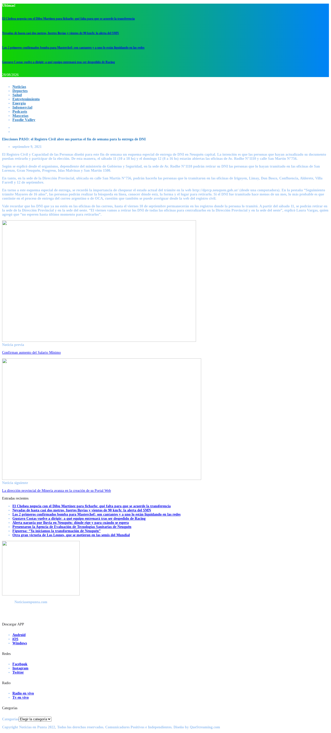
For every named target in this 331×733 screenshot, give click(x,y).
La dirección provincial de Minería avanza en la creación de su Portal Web (56, 491)
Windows (19, 643)
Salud (17, 95)
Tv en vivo (20, 697)
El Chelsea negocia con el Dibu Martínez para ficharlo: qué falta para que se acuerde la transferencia (68, 18)
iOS (15, 639)
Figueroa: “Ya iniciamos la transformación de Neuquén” (56, 531)
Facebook (19, 664)
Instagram (20, 668)
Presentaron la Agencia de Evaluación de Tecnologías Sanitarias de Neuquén (71, 527)
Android (19, 635)
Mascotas (20, 116)
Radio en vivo (23, 693)
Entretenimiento (26, 99)
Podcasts (19, 111)
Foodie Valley (23, 120)
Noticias (19, 87)
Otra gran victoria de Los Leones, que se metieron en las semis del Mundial (71, 535)
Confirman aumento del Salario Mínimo (31, 352)
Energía (19, 103)
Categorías (10, 719)
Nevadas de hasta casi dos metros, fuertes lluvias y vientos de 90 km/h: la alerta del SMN (60, 33)
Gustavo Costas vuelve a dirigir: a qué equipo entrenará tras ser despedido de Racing (58, 62)
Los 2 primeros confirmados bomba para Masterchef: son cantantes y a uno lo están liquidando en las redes (73, 47)
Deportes (20, 91)
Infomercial (22, 107)
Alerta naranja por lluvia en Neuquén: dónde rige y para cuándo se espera (70, 523)
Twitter (18, 672)
